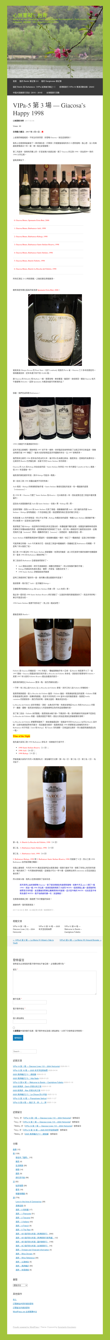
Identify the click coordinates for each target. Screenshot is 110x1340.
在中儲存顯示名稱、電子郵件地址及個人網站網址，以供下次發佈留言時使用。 (48, 1030)
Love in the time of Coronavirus (29, 1201)
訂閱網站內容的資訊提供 (23, 1303)
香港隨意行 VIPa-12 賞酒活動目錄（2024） (77, 86)
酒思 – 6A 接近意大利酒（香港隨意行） (32, 1233)
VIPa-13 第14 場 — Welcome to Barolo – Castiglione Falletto (73, 929)
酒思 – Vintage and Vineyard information (32, 1249)
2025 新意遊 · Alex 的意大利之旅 (26, 1090)
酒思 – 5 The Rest (23, 1229)
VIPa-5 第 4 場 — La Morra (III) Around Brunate (80, 940)
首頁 (15, 81)
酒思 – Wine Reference (25, 1257)
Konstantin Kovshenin (67, 1327)
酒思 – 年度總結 (22, 1269)
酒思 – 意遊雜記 (22, 1265)
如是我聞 (19, 1185)
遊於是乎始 (20, 1177)
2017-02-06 (29, 120)
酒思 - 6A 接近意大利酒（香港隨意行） (39, 910)
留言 (15, 969)
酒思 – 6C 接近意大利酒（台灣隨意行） (32, 1245)
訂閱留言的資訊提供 (21, 1307)
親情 (17, 1169)
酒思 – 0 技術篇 (22, 1209)
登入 (15, 1299)
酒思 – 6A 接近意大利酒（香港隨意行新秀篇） (35, 1237)
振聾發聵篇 (20, 1193)
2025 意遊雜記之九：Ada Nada (26, 1078)
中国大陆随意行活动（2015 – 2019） (28, 92)
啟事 (15, 1149)
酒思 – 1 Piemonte (23, 1213)
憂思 (17, 1189)
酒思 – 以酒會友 (22, 1261)
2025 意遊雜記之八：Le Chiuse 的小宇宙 (30, 1094)
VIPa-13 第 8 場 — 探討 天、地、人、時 (29, 1102)
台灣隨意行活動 (52, 92)
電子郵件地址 (19, 1008)
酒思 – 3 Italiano (22, 1221)
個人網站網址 (18, 1018)
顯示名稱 (17, 998)
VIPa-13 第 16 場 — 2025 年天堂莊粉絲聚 (49, 927)
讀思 (17, 1173)
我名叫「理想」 (22, 1157)
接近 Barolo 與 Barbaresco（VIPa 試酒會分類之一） (34, 86)
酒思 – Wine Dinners (24, 1253)
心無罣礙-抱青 (18, 120)
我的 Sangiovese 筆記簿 (51, 81)
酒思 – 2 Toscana (23, 1217)
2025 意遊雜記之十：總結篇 (24, 1074)
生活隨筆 (19, 1165)
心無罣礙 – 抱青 (30, 15)
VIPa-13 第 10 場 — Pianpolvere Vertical (30, 1098)
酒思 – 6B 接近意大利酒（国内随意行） (32, 1241)
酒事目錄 (19, 1205)
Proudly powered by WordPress (26, 1327)
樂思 (17, 1161)
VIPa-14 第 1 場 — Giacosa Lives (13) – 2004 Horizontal (24, 929)
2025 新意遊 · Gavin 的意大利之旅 (27, 1086)
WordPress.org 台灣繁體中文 (25, 1311)
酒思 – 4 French (22, 1225)
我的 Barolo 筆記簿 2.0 (28, 81)
